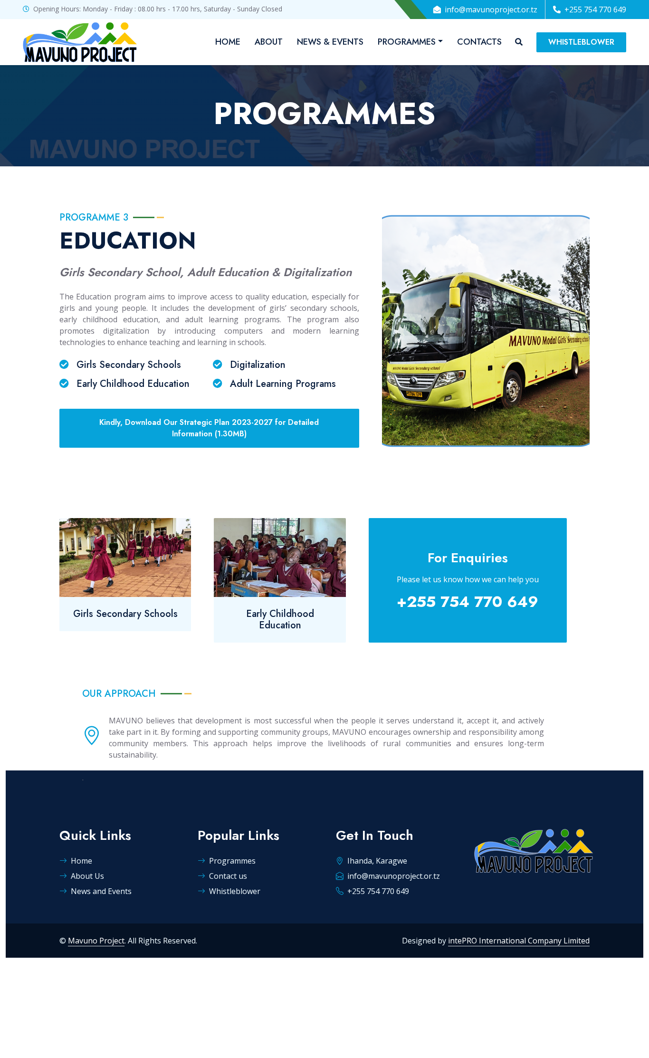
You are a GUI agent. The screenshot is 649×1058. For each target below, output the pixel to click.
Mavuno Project (96, 940)
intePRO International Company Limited (519, 940)
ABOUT (269, 42)
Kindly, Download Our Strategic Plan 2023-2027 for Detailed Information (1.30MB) (209, 428)
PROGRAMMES (407, 42)
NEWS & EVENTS (330, 42)
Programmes (232, 861)
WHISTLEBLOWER (581, 42)
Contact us (228, 876)
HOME (227, 42)
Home (81, 861)
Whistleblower (234, 891)
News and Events (101, 891)
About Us (87, 876)
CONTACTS (479, 42)
